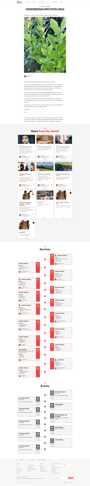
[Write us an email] (70, 482)
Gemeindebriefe (32, 459)
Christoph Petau (24, 375)
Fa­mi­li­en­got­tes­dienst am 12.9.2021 (24, 175)
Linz (17, 467)
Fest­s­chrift (40, 202)
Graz (26, 459)
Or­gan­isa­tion (42, 469)
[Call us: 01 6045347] (73, 482)
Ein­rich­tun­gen (54, 469)
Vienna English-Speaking (32, 469)
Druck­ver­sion (22, 232)
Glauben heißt (42, 467)
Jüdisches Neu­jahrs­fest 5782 (62, 146)
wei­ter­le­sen (26, 159)
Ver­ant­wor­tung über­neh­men (25, 146)
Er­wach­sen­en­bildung (43, 471)
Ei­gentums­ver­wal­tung (55, 467)
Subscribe (71, 477)
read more (26, 237)
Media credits (30, 482)
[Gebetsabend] (45, 406)
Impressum (54, 471)
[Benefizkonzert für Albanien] (45, 418)
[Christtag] (45, 364)
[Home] (16, 459)
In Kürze (41, 465)
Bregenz (29, 471)
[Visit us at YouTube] (64, 482)
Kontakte (53, 465)
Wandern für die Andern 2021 (44, 174)
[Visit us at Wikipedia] (68, 482)
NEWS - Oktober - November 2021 (62, 203)
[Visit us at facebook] (62, 482)
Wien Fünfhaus (30, 467)
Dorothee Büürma (24, 328)
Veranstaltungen (55, 1)
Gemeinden (21, 459)
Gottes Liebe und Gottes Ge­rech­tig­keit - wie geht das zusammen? (25, 204)
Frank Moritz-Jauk (30, 75)
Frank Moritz (24, 155)
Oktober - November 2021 (42, 459)
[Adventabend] (45, 443)
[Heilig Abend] (45, 354)
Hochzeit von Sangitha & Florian (45, 146)
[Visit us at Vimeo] (66, 482)
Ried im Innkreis (19, 469)
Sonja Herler (23, 344)
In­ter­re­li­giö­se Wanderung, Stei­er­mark (63, 175)
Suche (61, 1)
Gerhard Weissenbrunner (25, 271)
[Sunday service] (45, 259)
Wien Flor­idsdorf (31, 465)
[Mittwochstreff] (45, 395)
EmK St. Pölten (19, 471)
